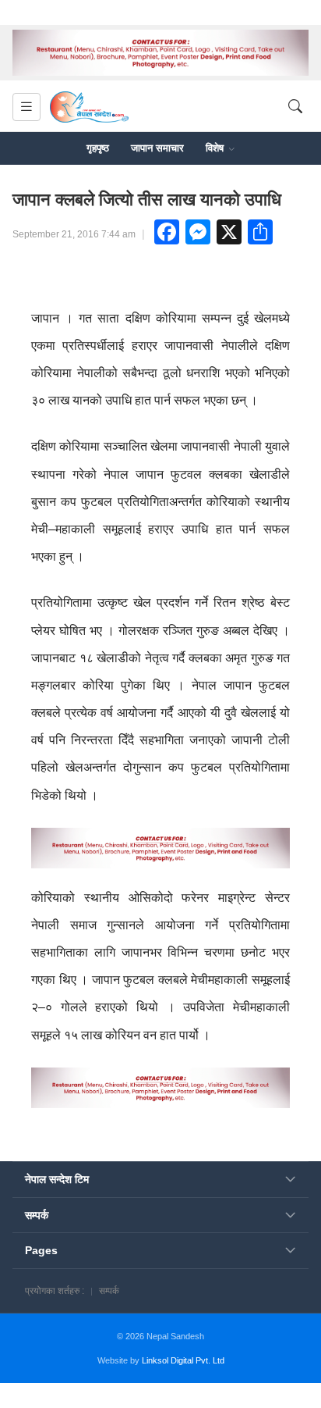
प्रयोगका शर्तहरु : (54, 1290)
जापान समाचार (157, 148)
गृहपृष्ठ (97, 148)
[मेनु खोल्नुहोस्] (26, 107)
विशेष (216, 148)
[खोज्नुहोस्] (295, 106)
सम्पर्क (109, 1290)
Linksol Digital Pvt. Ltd (183, 1360)
